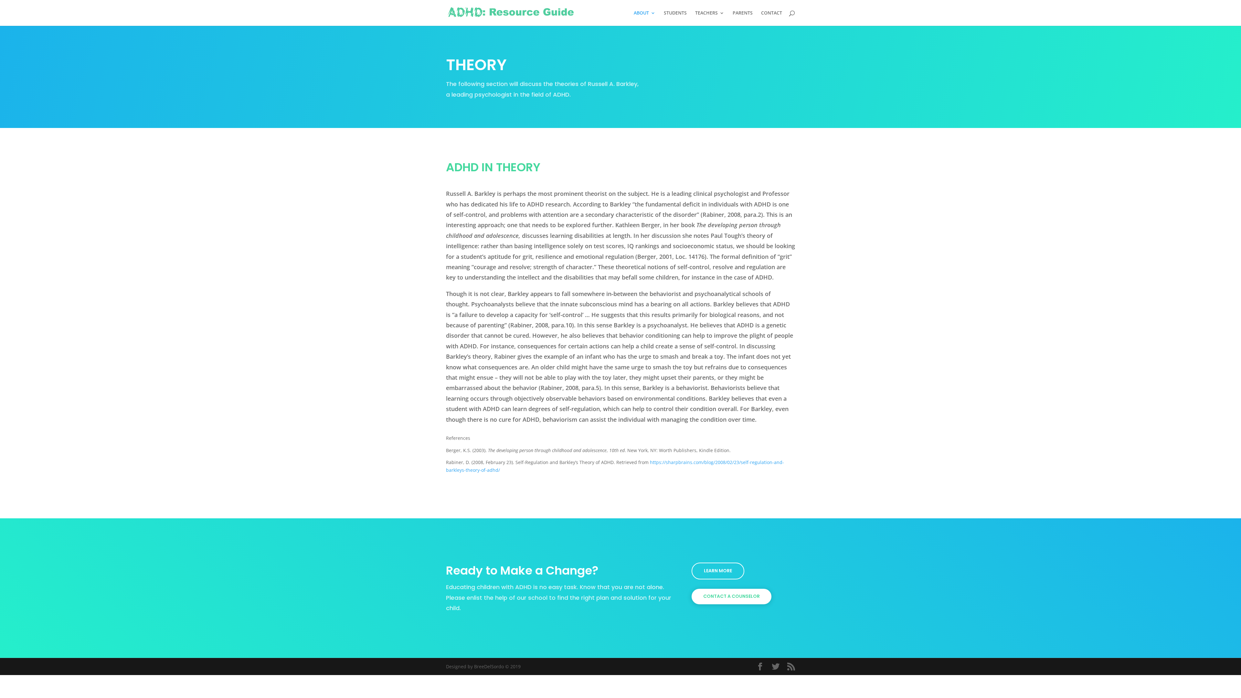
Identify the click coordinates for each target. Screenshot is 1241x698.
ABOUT (641, 13)
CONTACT (771, 13)
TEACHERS (706, 13)
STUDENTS (675, 13)
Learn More (718, 570)
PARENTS (743, 13)
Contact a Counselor (731, 596)
